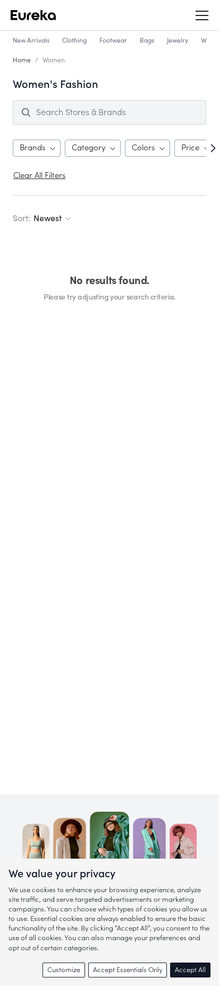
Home (22, 60)
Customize (63, 970)
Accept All (190, 970)
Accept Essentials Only (127, 970)
